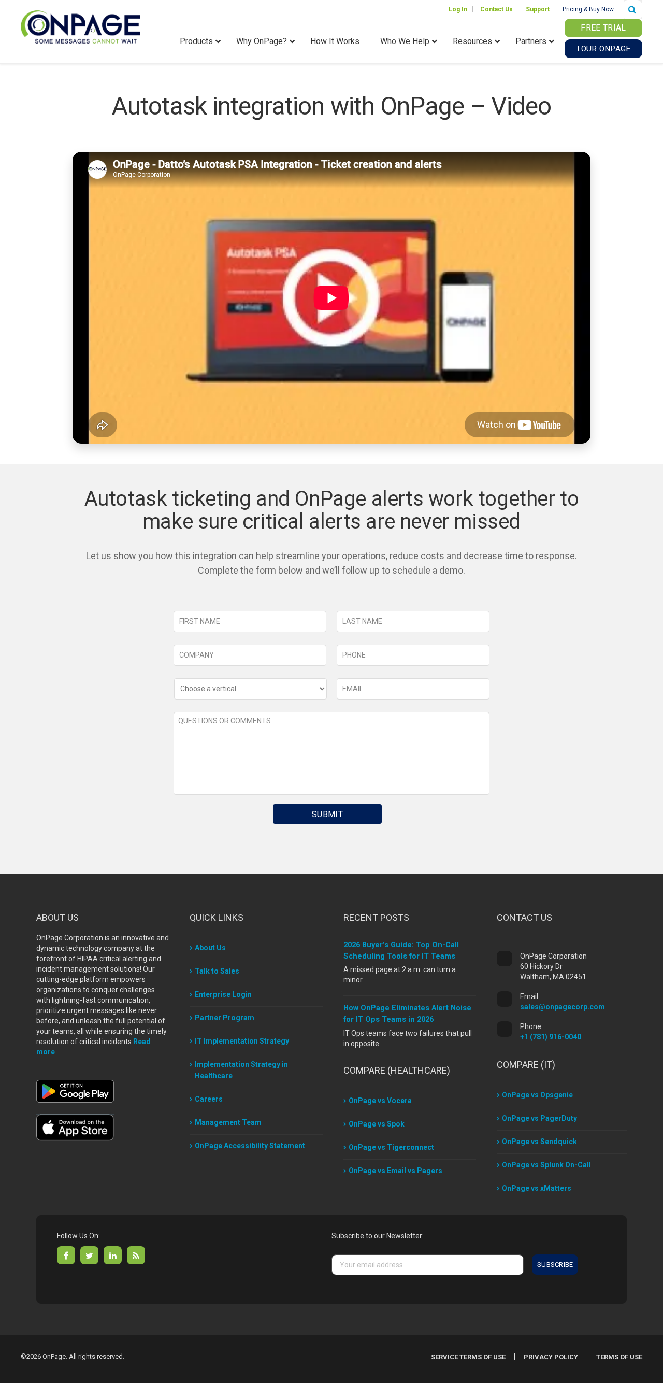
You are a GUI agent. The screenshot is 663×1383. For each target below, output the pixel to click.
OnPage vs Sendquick (539, 1141)
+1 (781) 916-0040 (550, 1037)
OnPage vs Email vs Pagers (395, 1170)
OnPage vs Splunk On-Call (546, 1165)
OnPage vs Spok (377, 1124)
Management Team (228, 1122)
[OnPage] (80, 26)
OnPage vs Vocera (380, 1100)
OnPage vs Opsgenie (537, 1095)
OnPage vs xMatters (536, 1188)
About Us (210, 948)
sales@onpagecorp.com (562, 1007)
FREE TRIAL (603, 28)
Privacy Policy (551, 1357)
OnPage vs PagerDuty (539, 1118)
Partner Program (224, 1018)
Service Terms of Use (468, 1357)
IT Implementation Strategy (242, 1041)
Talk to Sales (217, 971)
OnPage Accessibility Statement (250, 1146)
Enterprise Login (223, 994)
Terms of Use (619, 1357)
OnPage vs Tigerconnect (391, 1147)
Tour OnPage (603, 48)
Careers (209, 1099)
